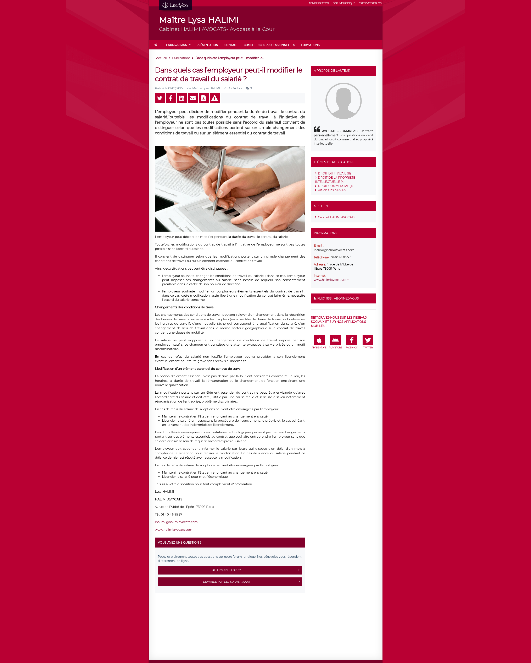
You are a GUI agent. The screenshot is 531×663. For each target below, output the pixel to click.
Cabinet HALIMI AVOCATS (336, 217)
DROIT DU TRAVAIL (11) (334, 173)
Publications (176, 44)
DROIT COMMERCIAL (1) (335, 186)
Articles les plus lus (332, 190)
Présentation (207, 45)
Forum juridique (344, 3)
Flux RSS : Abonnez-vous (338, 298)
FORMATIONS (310, 45)
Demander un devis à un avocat (226, 581)
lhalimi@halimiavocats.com (176, 522)
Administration (319, 3)
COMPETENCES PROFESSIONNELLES (269, 45)
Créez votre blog (370, 3)
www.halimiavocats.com (173, 530)
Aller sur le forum (226, 570)
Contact (230, 45)
